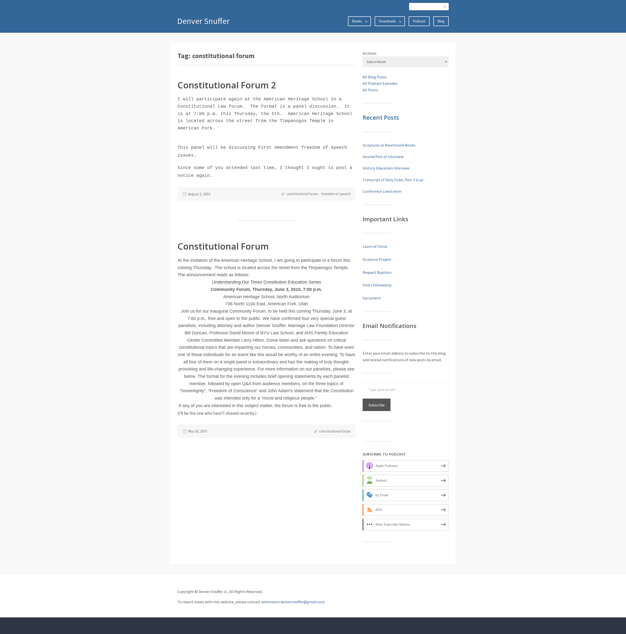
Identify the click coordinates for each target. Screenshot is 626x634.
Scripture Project (377, 259)
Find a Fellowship (377, 285)
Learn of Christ (375, 246)
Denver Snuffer (203, 21)
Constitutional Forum (223, 246)
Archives (370, 53)
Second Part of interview (383, 156)
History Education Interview (386, 168)
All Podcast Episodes (380, 83)
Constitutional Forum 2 (227, 85)
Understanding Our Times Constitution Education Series (266, 282)
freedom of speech (336, 193)
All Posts (370, 89)
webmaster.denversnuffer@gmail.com (293, 601)
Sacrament (372, 298)
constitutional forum (302, 193)
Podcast (419, 21)
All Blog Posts (375, 76)
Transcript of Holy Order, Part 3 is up (393, 179)
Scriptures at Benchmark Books (389, 145)
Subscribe (377, 404)
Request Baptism (377, 272)
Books (357, 21)
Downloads (387, 21)
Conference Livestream (382, 191)
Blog (441, 21)
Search (445, 6)
